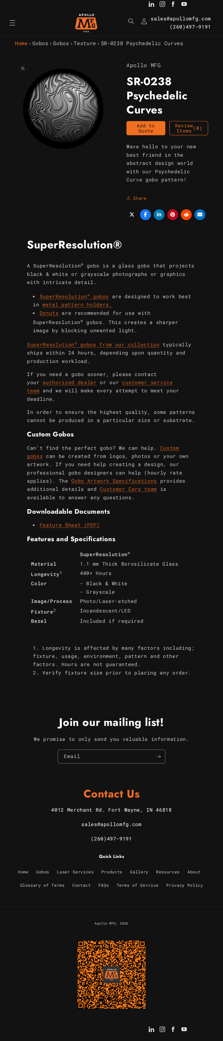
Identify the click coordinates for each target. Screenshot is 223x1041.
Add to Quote (146, 128)
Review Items (188, 128)
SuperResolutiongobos (74, 296)
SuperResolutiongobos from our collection (93, 344)
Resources (168, 871)
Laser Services (75, 871)
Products (111, 871)
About (193, 871)
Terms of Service (138, 885)
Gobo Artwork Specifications (114, 481)
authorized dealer (70, 382)
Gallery (139, 871)
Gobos (40, 43)
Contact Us (111, 794)
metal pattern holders (75, 304)
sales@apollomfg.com (181, 19)
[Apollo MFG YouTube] (184, 5)
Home (21, 43)
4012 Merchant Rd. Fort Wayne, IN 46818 (111, 810)
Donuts (49, 313)
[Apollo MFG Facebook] (173, 5)
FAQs (103, 885)
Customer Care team (128, 489)
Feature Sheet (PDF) (70, 525)
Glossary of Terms (42, 885)
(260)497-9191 (190, 27)
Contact (81, 885)
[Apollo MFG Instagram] (162, 5)
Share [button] (139, 198)
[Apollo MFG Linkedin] (151, 5)
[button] (12, 22)
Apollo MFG (105, 923)
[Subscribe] (158, 757)
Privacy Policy (184, 885)
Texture (85, 43)
